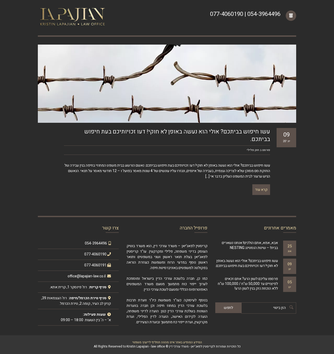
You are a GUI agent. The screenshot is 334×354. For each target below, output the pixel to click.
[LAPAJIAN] (72, 18)
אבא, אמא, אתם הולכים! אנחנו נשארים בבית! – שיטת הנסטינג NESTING (250, 245)
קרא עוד (261, 189)
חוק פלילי (253, 150)
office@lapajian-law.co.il (87, 276)
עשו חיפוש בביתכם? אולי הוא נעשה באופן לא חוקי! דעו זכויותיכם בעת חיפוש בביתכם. (177, 135)
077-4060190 (95, 254)
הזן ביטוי (279, 307)
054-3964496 (96, 243)
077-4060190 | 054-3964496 (245, 14)
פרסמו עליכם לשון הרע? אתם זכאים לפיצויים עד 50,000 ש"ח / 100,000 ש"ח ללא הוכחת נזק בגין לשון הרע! (248, 283)
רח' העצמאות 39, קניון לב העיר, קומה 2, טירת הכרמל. (76, 300)
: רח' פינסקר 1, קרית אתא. (69, 287)
